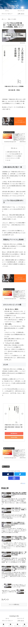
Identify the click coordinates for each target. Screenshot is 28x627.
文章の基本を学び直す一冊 (13, 151)
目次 (12, 148)
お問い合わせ (20, 620)
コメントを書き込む (14, 604)
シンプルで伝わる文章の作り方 (14, 154)
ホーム (7, 618)
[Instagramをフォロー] (14, 478)
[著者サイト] (8, 474)
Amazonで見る (14, 437)
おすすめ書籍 (6, 466)
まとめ (8, 160)
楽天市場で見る (14, 433)
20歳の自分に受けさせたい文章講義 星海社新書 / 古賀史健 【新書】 (13, 427)
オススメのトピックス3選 (13, 158)
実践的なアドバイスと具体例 (14, 156)
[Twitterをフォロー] (20, 474)
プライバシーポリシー (7, 620)
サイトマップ (20, 618)
